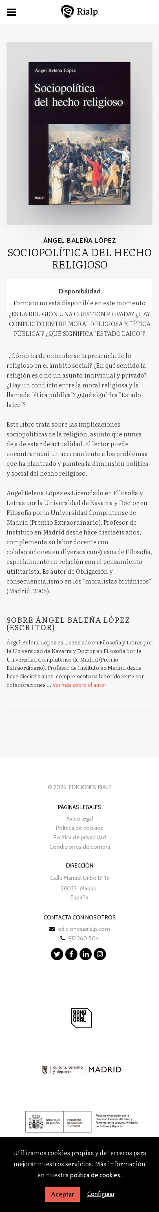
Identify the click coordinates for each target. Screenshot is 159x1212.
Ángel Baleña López (79, 240)
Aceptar (62, 1194)
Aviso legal (79, 818)
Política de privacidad (79, 837)
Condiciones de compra (79, 846)
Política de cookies (79, 828)
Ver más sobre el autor (79, 685)
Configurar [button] (101, 1194)
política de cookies (95, 1175)
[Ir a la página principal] (79, 11)
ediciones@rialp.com (84, 928)
